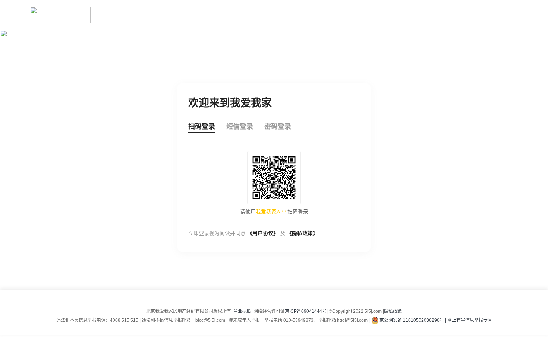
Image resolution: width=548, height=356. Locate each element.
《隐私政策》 (302, 233)
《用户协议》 (262, 233)
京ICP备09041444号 (306, 311)
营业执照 (242, 311)
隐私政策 (393, 311)
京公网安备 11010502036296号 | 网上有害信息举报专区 (435, 320)
